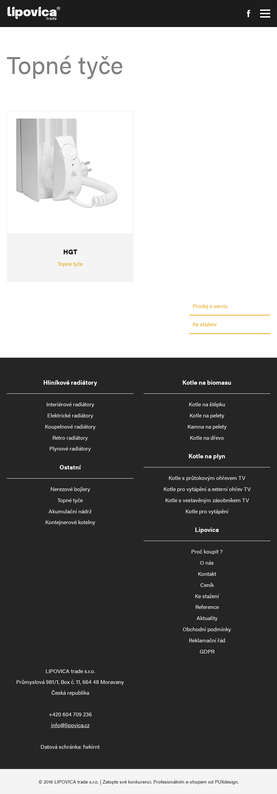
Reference (207, 607)
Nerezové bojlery (70, 489)
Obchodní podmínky (207, 629)
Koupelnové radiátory (70, 426)
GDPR (207, 651)
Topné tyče (70, 500)
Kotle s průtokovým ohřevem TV (207, 478)
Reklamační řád (207, 640)
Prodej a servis (210, 306)
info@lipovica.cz (70, 725)
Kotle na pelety (207, 415)
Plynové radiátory (70, 448)
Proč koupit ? (207, 551)
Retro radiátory (70, 437)
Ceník (207, 585)
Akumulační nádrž (70, 511)
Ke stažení (205, 324)
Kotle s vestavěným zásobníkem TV (207, 500)
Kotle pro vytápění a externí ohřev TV (207, 489)
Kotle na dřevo (207, 437)
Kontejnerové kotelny (70, 522)
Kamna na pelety (207, 426)
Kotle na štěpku (207, 404)
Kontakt (207, 574)
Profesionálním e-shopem (180, 781)
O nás (207, 562)
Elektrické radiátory (70, 415)
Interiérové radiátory (70, 404)
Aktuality (207, 618)
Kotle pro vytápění (206, 511)
